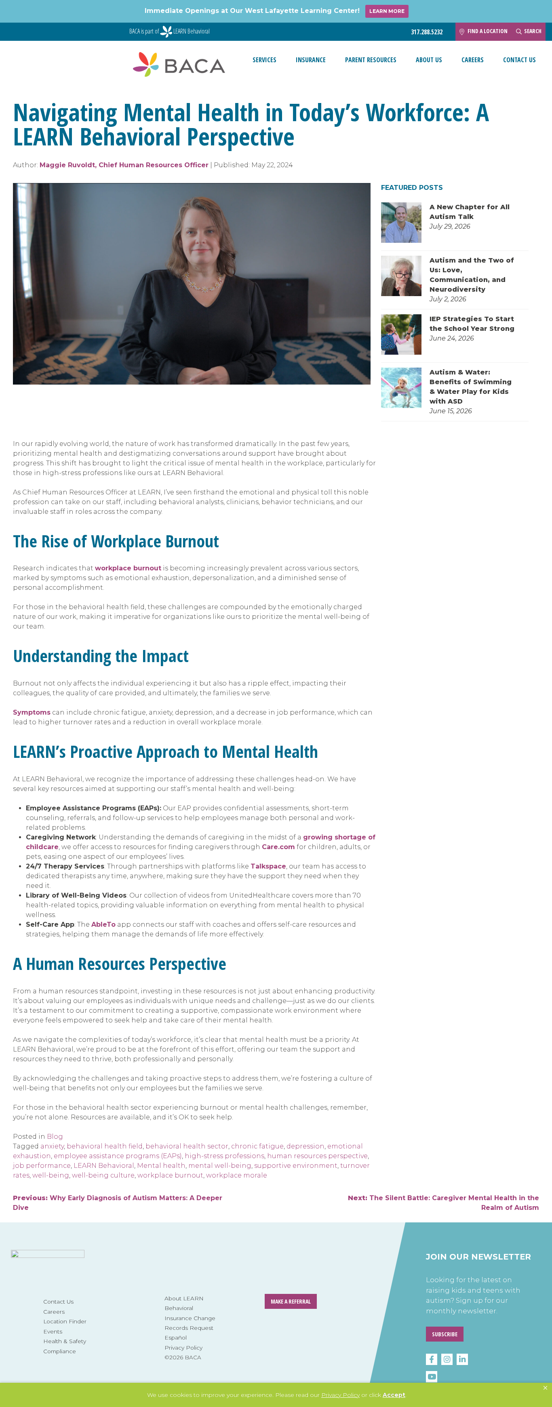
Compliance (59, 1351)
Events (52, 1331)
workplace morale (236, 1175)
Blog (55, 1136)
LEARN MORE (387, 11)
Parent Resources (370, 59)
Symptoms (32, 712)
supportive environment (295, 1165)
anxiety (52, 1146)
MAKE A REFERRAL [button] (291, 1301)
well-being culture (103, 1175)
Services (264, 59)
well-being (50, 1175)
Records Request (188, 1328)
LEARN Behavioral (104, 1165)
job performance (42, 1165)
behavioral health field (105, 1146)
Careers (472, 59)
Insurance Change (189, 1318)
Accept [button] (394, 1395)
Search (532, 31)
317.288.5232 (426, 32)
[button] (545, 1388)
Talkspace (268, 866)
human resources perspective (317, 1156)
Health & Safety (64, 1341)
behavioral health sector (186, 1146)
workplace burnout (128, 568)
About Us (429, 59)
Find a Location (488, 31)
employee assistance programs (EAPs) (118, 1156)
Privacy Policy (183, 1347)
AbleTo (103, 924)
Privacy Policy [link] (340, 1395)
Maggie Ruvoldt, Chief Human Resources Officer (124, 165)
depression (305, 1146)
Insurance (311, 59)
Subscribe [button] (444, 1334)
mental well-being (219, 1165)
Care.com (278, 847)
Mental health (161, 1165)
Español (175, 1337)
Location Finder (64, 1321)
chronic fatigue (257, 1146)
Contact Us (519, 59)
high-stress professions (224, 1156)
